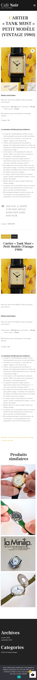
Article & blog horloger (9, 652)
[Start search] (34, 553)
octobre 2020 (5, 638)
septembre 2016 (6, 640)
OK (19, 677)
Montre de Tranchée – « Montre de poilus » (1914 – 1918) (18, 576)
